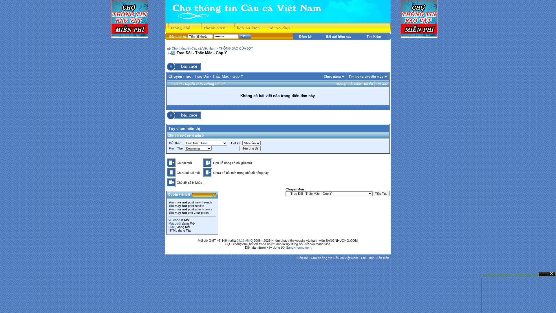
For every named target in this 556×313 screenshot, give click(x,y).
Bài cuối (354, 84)
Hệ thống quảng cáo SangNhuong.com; (511, 274)
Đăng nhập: (178, 36)
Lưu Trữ (367, 258)
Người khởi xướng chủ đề (205, 84)
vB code (174, 220)
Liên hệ (302, 258)
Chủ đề (176, 84)
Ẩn (543, 274)
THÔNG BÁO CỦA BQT (236, 48)
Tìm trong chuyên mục (366, 76)
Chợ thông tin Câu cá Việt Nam (193, 48)
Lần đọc (382, 84)
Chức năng (332, 76)
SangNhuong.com (298, 247)
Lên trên (382, 258)
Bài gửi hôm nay (338, 36)
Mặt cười (175, 223)
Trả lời (368, 84)
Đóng (551, 274)
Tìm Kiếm (374, 36)
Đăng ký (305, 36)
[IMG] (172, 227)
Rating (341, 84)
